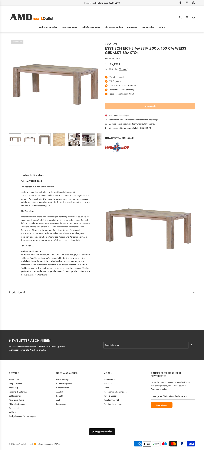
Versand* (123, 69)
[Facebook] (180, 2)
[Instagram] (187, 2)
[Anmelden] (187, 17)
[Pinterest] (193, 2)
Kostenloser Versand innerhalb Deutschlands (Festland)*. (133, 119)
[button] (11, 84)
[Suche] (180, 17)
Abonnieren (161, 404)
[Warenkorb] (193, 17)
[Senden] (191, 345)
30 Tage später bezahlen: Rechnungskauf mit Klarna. (132, 123)
